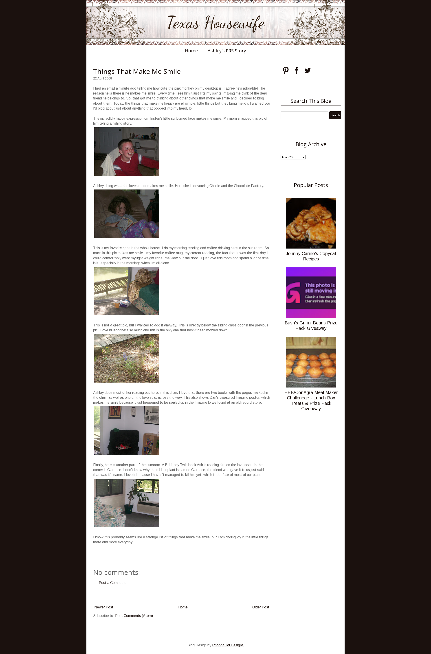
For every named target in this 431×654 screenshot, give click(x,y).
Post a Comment (112, 583)
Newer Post (103, 607)
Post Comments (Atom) (134, 616)
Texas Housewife (215, 22)
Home (191, 51)
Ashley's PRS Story (227, 51)
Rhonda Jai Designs (228, 645)
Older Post (260, 607)
